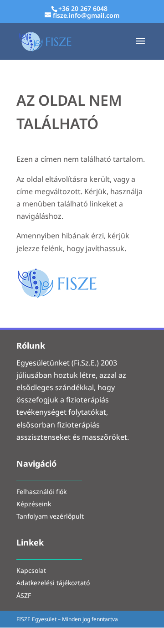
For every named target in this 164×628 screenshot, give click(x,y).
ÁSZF (23, 596)
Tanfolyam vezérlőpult (50, 517)
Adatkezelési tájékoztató (53, 583)
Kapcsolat (31, 571)
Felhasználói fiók (41, 492)
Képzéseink (33, 504)
